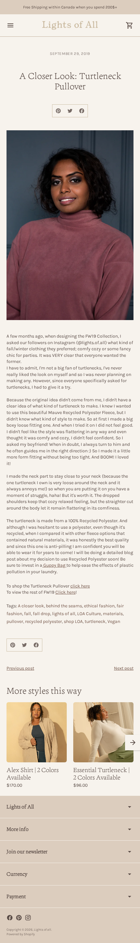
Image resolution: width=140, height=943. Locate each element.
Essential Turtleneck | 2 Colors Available (101, 774)
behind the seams (64, 606)
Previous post (20, 668)
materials (113, 613)
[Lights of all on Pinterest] (19, 917)
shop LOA (73, 621)
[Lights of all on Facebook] (10, 917)
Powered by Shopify (21, 934)
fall (27, 613)
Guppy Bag (54, 565)
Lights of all (42, 930)
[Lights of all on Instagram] (28, 917)
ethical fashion (99, 606)
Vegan (113, 621)
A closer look (31, 606)
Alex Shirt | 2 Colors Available (33, 774)
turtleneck (95, 621)
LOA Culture (89, 613)
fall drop (41, 613)
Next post (123, 668)
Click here (65, 592)
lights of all (63, 613)
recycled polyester (43, 621)
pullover (15, 621)
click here (80, 586)
